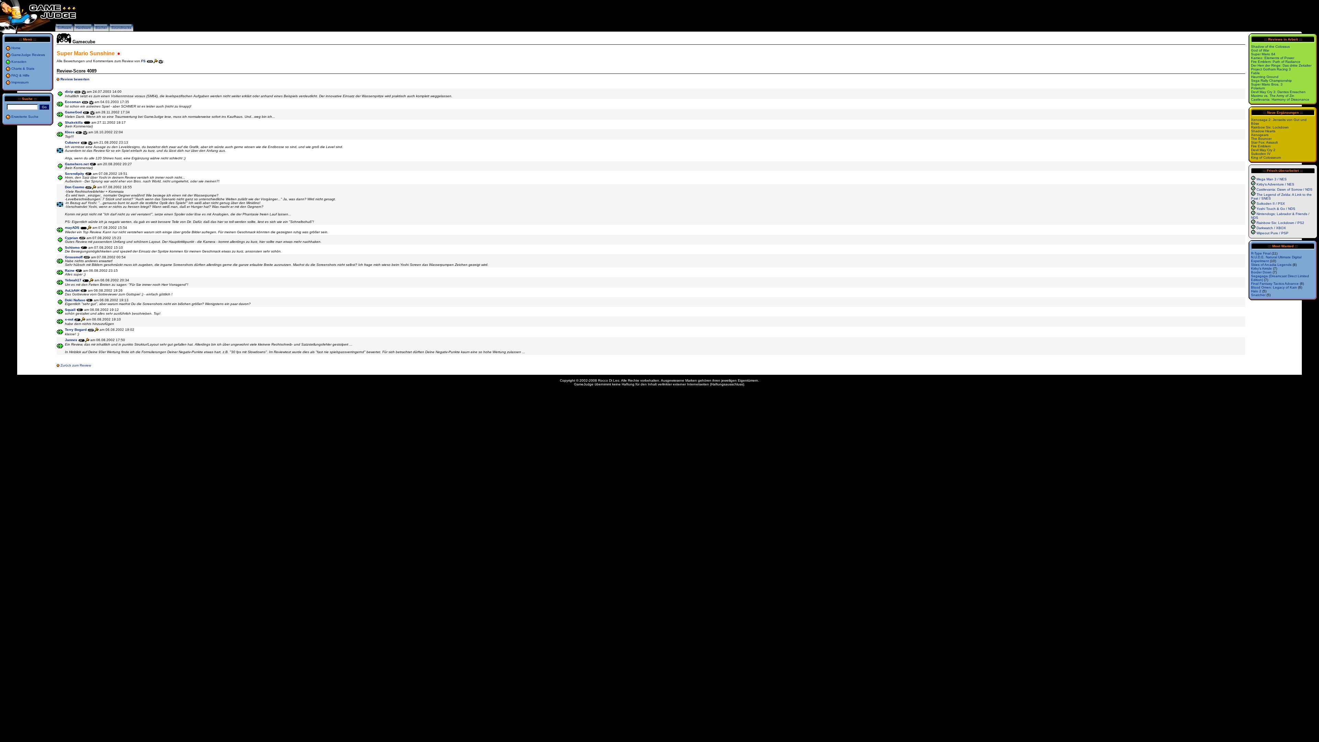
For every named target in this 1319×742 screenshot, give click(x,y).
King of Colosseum (1266, 157)
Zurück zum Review (75, 365)
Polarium (1258, 88)
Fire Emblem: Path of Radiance (1275, 62)
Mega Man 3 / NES (1271, 179)
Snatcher (1258, 295)
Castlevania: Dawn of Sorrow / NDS (1284, 189)
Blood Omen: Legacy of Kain (1274, 287)
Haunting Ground (1264, 77)
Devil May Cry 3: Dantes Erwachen (1278, 92)
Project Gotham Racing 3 (1271, 69)
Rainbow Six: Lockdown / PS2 (1280, 223)
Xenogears (1260, 135)
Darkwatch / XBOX (1271, 228)
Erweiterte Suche (24, 117)
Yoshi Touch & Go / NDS (1275, 209)
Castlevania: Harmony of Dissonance (1280, 99)
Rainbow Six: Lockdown (1270, 127)
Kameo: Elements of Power (1272, 58)
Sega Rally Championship (1271, 80)
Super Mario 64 (1263, 54)
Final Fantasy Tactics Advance (1275, 283)
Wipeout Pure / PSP (1272, 233)
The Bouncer (1261, 138)
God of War (1260, 50)
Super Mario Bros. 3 (1267, 84)
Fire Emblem (1261, 146)
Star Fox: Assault (1264, 142)
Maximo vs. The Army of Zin (1272, 96)
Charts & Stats (22, 68)
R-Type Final (1261, 253)
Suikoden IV (1261, 154)
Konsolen (18, 62)
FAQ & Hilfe (20, 75)
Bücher (101, 28)
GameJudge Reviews (28, 55)
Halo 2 (1256, 291)
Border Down (1261, 272)
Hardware (83, 28)
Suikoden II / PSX (1270, 203)
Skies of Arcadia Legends (1271, 265)
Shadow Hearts (1263, 131)
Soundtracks (121, 28)
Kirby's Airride (1261, 268)
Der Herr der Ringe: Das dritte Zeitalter (1281, 65)
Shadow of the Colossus (1270, 46)
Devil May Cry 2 (1263, 150)
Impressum (20, 82)
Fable (1255, 73)
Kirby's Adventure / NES (1275, 184)
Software (64, 28)
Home (16, 48)
